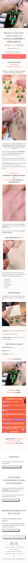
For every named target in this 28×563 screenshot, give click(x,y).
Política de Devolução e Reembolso (14, 551)
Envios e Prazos (20, 547)
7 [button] (16, 29)
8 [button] (17, 29)
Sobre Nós (12, 547)
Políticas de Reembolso (10, 530)
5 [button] (14, 29)
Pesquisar (7, 547)
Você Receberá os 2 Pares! (13, 48)
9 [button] (18, 29)
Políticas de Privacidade (10, 553)
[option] (14, 14)
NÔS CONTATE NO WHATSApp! (11, 466)
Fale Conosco (20, 553)
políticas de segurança (10, 499)
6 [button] (15, 29)
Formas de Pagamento (14, 549)
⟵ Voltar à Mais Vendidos (14, 537)
